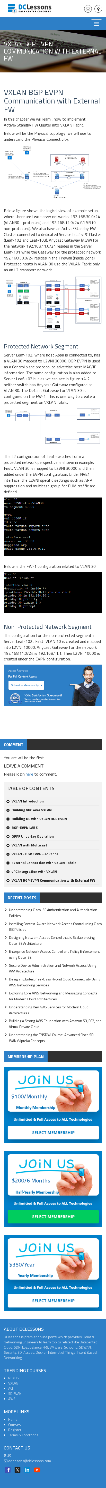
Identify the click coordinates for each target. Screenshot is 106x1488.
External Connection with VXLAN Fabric (44, 862)
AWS (11, 1398)
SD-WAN (15, 1393)
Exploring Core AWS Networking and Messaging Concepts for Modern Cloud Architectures (53, 996)
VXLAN (13, 1383)
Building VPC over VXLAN (32, 810)
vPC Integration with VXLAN (34, 871)
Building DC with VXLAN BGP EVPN (39, 818)
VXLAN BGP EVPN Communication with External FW (53, 880)
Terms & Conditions (23, 1435)
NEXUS (13, 1378)
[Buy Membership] (53, 687)
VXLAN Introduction (28, 801)
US (8, 1455)
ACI (10, 1388)
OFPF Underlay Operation (33, 836)
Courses (14, 1424)
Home (12, 1419)
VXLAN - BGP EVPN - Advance (35, 854)
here (29, 774)
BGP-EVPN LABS (25, 827)
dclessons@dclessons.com (29, 1460)
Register (14, 1429)
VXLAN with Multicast (29, 845)
